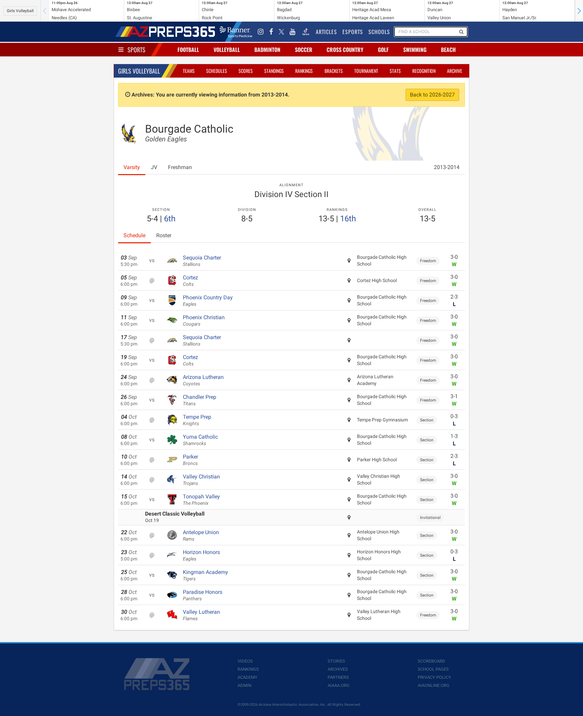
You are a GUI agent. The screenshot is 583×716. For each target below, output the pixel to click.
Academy (247, 677)
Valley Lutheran (201, 615)
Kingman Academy (205, 575)
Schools (379, 32)
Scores (246, 70)
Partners (338, 677)
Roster (163, 235)
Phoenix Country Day (208, 300)
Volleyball (227, 50)
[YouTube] (292, 32)
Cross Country (345, 50)
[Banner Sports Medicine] (236, 32)
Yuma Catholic (200, 440)
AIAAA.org (339, 685)
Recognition (424, 70)
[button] (579, 11)
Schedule (134, 235)
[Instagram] (260, 32)
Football (188, 50)
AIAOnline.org (433, 685)
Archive (454, 70)
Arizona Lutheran (203, 380)
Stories (336, 661)
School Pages (433, 669)
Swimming (414, 50)
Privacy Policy (434, 677)
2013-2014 (447, 167)
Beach (448, 50)
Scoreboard (431, 661)
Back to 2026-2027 (432, 94)
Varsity (131, 167)
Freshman (180, 167)
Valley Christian (201, 479)
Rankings (304, 70)
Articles (326, 32)
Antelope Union (201, 535)
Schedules (216, 70)
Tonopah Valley (201, 499)
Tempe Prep (197, 420)
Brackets (334, 70)
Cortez (190, 280)
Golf (383, 50)
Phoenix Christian (204, 320)
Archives (338, 669)
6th (169, 218)
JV (154, 167)
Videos (245, 661)
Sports (136, 49)
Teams (189, 70)
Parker (190, 459)
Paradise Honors (202, 595)
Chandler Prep (199, 400)
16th (348, 218)
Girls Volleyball (20, 10)
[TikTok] (306, 31)
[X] (281, 31)
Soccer (303, 50)
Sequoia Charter (202, 260)
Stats (395, 70)
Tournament (366, 70)
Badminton (267, 50)
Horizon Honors (201, 555)
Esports (352, 32)
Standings (274, 70)
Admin (244, 685)
